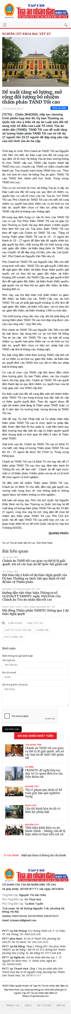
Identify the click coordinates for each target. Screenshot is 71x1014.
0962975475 (51, 916)
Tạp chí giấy (44, 1005)
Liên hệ (60, 1005)
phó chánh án (13, 637)
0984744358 (19, 916)
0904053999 (14, 964)
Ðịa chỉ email (9, 672)
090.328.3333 (40, 942)
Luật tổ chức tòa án (17, 630)
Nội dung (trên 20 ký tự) (14, 684)
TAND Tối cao (35, 623)
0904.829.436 (32, 934)
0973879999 (35, 916)
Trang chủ (13, 1005)
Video (28, 1005)
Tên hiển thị (8, 660)
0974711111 (33, 975)
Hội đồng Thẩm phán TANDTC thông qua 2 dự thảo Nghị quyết (35, 612)
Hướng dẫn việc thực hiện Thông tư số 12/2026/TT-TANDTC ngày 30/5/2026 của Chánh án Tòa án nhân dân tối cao (31, 596)
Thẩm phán (15, 623)
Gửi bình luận (12, 729)
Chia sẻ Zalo (59, 108)
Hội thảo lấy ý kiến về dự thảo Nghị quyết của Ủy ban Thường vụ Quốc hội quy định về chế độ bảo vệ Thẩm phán (34, 578)
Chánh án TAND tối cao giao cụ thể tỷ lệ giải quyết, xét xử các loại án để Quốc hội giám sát (35, 562)
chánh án (42, 630)
